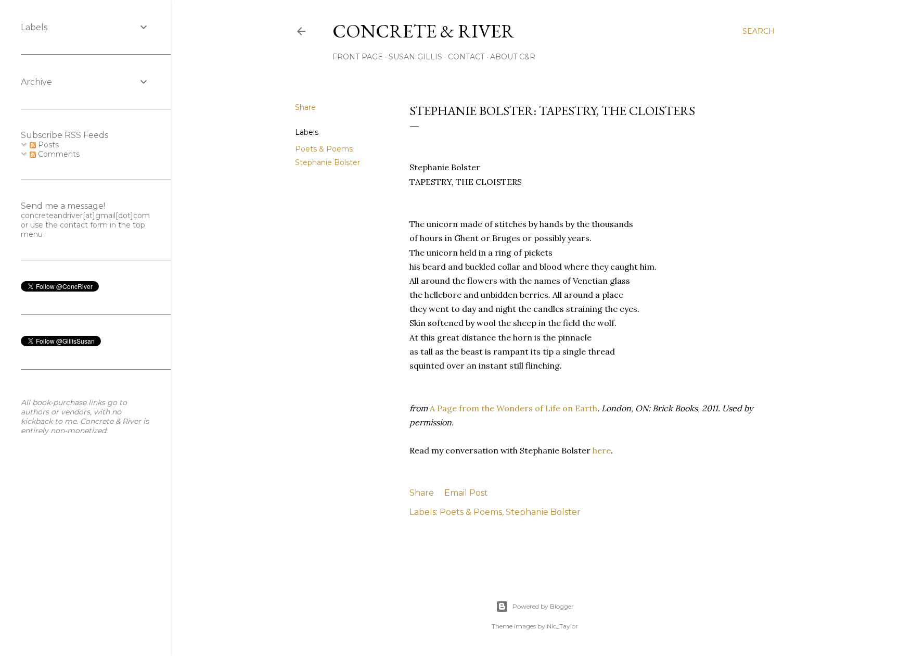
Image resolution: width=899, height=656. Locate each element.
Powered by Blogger (543, 606)
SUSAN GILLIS (415, 56)
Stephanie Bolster (327, 162)
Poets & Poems (324, 149)
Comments (58, 154)
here (602, 450)
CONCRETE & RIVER (423, 31)
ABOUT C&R (512, 56)
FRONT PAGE (357, 56)
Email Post (466, 493)
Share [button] (305, 107)
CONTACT (466, 56)
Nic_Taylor (562, 626)
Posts (47, 144)
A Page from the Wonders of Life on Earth (513, 408)
